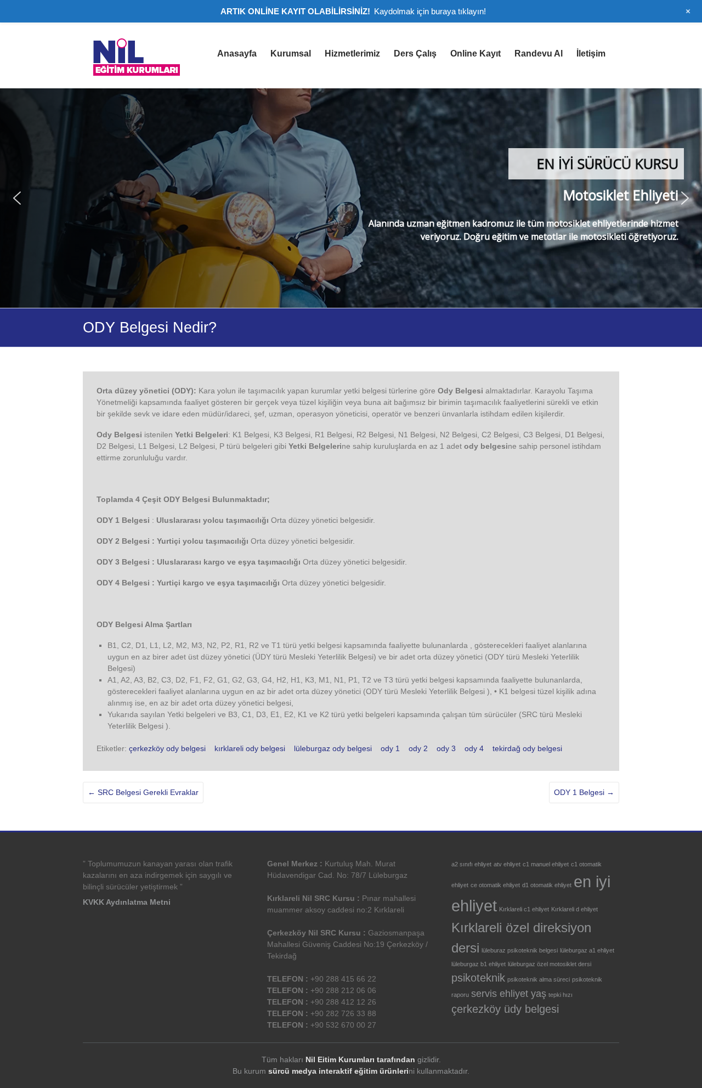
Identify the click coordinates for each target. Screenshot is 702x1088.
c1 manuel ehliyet (546, 864)
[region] (351, 198)
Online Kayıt (475, 53)
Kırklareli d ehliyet (574, 909)
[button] (17, 198)
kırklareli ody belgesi (249, 748)
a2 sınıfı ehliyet (471, 864)
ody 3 (446, 748)
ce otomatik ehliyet (495, 885)
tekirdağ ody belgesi (527, 748)
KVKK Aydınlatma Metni (127, 902)
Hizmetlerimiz (352, 53)
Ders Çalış (415, 53)
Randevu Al (538, 53)
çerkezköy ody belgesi (167, 748)
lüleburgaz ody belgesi (333, 748)
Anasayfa (237, 53)
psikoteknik (478, 978)
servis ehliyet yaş (508, 993)
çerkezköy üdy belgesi (505, 1009)
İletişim (590, 53)
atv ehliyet (507, 864)
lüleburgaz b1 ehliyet (478, 964)
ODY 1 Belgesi (584, 792)
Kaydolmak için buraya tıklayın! (430, 11)
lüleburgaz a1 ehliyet (587, 950)
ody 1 (390, 748)
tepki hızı (560, 994)
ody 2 (418, 748)
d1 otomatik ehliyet (546, 885)
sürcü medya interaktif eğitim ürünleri (338, 1071)
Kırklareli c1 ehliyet (524, 909)
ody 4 (474, 748)
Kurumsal (290, 53)
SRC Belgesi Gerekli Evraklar (143, 792)
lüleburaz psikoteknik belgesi (520, 950)
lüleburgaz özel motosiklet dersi (549, 964)
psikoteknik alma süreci (538, 979)
